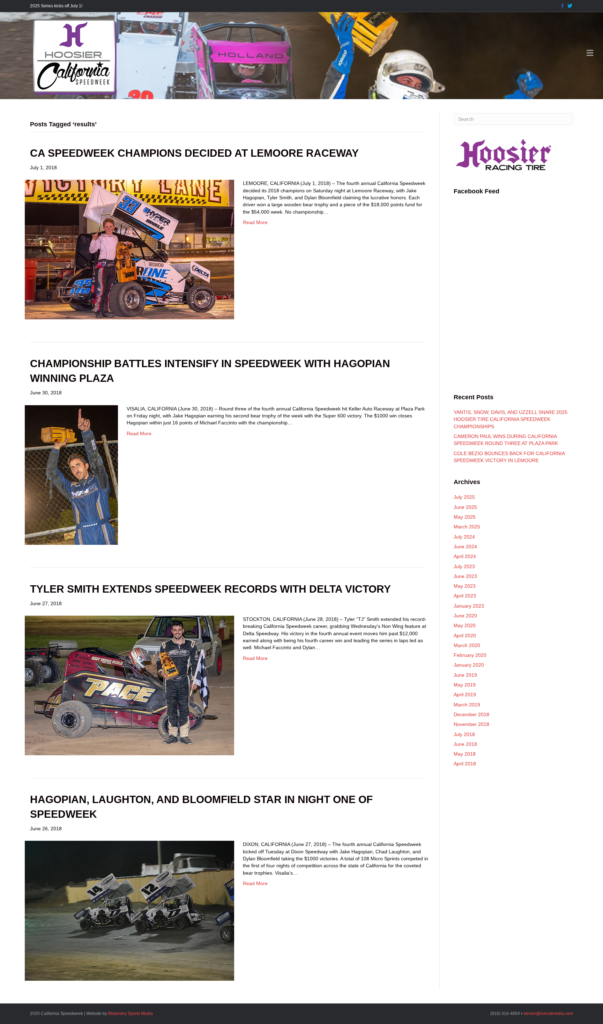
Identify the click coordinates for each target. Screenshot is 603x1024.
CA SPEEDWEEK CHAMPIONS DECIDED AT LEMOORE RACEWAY (194, 153)
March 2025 (467, 526)
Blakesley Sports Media (130, 1013)
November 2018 (471, 724)
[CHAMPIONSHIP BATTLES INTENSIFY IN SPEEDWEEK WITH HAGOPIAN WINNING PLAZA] (71, 474)
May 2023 (465, 586)
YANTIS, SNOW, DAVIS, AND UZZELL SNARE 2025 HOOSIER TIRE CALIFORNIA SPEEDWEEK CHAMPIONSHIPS (510, 419)
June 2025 (465, 507)
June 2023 (465, 576)
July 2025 (464, 497)
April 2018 (465, 763)
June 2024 (465, 546)
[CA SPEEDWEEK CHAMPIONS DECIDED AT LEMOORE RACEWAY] (129, 249)
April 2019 (465, 694)
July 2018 (464, 734)
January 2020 (469, 665)
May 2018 (465, 754)
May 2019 (465, 685)
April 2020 (465, 635)
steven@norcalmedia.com (548, 1013)
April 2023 (465, 596)
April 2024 (465, 556)
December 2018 (471, 714)
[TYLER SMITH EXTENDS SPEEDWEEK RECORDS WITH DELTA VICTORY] (129, 685)
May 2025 (465, 517)
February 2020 (470, 655)
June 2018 (465, 744)
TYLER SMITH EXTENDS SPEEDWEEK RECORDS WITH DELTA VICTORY (210, 589)
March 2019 (467, 704)
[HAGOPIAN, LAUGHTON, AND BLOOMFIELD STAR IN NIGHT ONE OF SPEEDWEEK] (129, 910)
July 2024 (464, 537)
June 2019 (465, 675)
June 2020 (465, 615)
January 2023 (469, 606)
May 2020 (465, 625)
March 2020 (467, 645)
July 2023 (464, 566)
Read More (255, 222)
